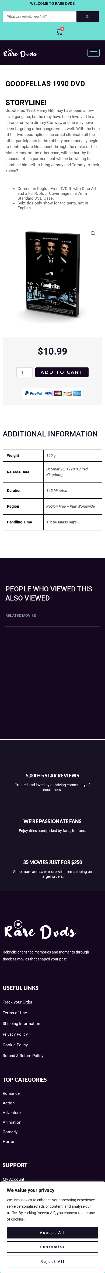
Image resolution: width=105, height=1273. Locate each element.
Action (9, 1103)
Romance (11, 1093)
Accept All (52, 1232)
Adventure (12, 1112)
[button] (93, 233)
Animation (12, 1122)
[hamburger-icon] (94, 53)
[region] (52, 1227)
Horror (9, 1141)
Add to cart (62, 372)
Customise (52, 1247)
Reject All (52, 1261)
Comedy (10, 1132)
